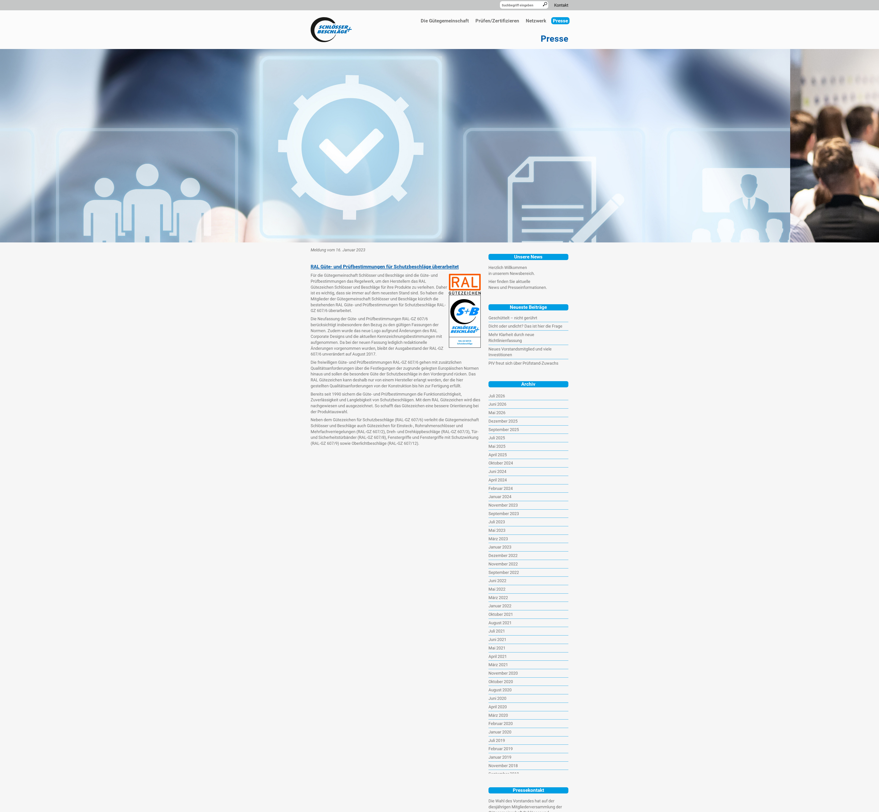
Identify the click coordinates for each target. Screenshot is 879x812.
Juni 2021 (497, 639)
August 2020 (500, 689)
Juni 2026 (497, 404)
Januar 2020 (499, 732)
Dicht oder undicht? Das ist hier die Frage (525, 326)
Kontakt (561, 5)
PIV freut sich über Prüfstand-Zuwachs (523, 363)
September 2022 (503, 572)
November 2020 (503, 673)
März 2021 (498, 664)
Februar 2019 (500, 748)
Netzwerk (536, 21)
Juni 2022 (497, 580)
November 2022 (503, 564)
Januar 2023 (499, 547)
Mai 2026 (496, 412)
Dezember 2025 (503, 421)
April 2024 (497, 480)
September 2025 (503, 429)
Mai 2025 (496, 446)
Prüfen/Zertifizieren (497, 21)
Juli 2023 (496, 521)
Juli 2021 (496, 631)
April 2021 (497, 656)
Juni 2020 (497, 698)
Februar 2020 (500, 723)
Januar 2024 (499, 496)
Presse (560, 21)
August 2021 (500, 622)
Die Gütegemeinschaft (445, 21)
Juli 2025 (496, 437)
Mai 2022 (496, 589)
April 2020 (497, 706)
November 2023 (503, 505)
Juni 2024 (497, 471)
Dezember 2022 (503, 555)
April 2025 (497, 454)
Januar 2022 (499, 605)
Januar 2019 (499, 757)
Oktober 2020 (500, 681)
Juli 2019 (496, 740)
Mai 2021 (496, 648)
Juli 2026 (496, 396)
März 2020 (498, 715)
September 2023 (503, 513)
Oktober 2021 (500, 614)
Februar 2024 (500, 488)
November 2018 (503, 765)
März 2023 (498, 538)
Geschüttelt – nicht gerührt (512, 317)
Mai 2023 (496, 530)
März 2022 (498, 597)
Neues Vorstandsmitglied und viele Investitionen (520, 352)
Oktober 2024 (500, 463)
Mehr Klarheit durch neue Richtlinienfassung (511, 337)
